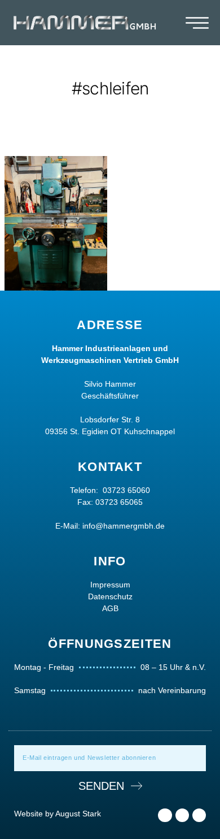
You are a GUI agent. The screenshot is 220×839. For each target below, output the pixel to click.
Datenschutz (110, 596)
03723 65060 (126, 490)
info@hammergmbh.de (123, 525)
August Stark (78, 813)
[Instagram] (182, 815)
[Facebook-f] (164, 815)
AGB (110, 608)
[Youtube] (199, 815)
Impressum (110, 584)
